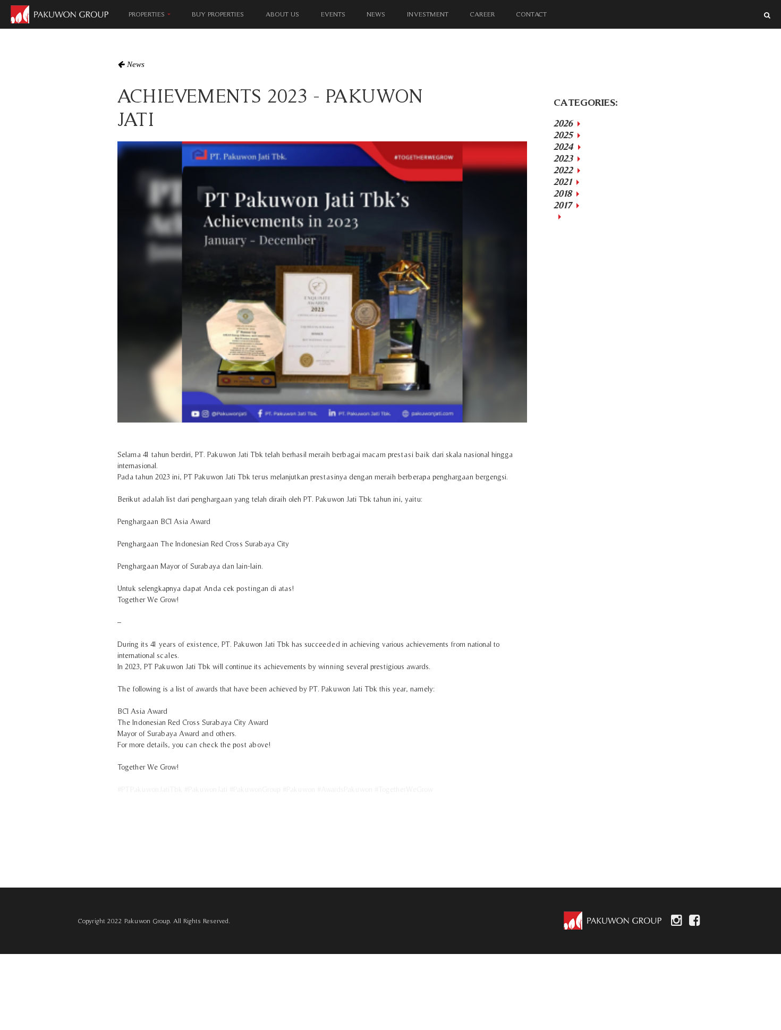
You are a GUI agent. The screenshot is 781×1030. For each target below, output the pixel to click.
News (136, 64)
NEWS (376, 14)
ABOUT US (282, 14)
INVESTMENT (427, 14)
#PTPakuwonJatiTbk (149, 789)
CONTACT (531, 14)
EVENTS (333, 14)
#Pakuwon (299, 789)
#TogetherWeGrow (404, 789)
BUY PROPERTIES (218, 14)
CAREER (482, 14)
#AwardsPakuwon (344, 789)
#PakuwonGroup (255, 789)
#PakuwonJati (205, 789)
